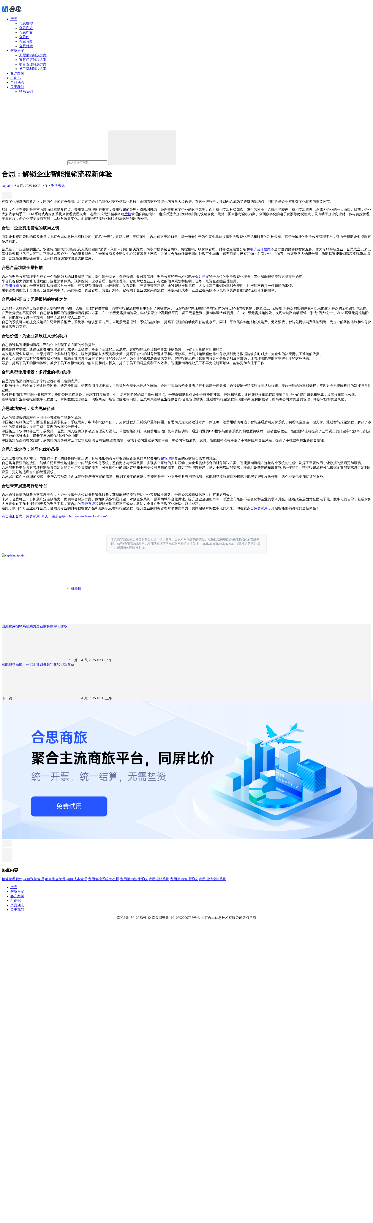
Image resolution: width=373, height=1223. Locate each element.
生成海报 (73, 588)
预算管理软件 (12, 879)
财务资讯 (58, 186)
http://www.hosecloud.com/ (88, 516)
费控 (127, 214)
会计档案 (202, 276)
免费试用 (261, 508)
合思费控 (26, 23)
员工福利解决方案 (33, 69)
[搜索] (142, 148)
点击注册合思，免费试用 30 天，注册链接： (35, 516)
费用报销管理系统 (184, 879)
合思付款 (26, 46)
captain (6, 186)
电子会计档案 (260, 249)
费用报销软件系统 (134, 879)
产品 (13, 19)
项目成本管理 (76, 879)
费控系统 (88, 504)
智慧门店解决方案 (33, 60)
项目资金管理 (55, 879)
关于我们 (17, 87)
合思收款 (26, 41)
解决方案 (17, 50)
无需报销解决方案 (33, 55)
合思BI (24, 37)
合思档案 (26, 32)
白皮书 (15, 78)
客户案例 (17, 73)
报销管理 (164, 458)
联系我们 (26, 91)
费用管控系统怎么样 (103, 879)
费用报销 (12, 286)
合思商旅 (26, 28)
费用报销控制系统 (212, 879)
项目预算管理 (33, 879)
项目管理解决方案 (33, 64)
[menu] (3, 4)
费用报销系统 (159, 879)
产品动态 (17, 82)
